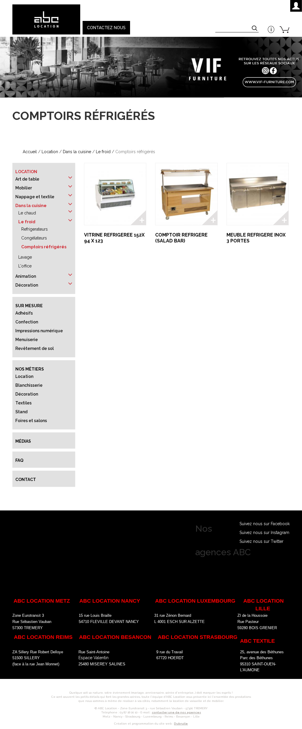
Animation (25, 276)
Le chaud (27, 213)
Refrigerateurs (34, 229)
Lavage (25, 257)
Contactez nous (106, 27)
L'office (25, 266)
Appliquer (255, 28)
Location (50, 151)
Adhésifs (24, 313)
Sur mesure (29, 305)
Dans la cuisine (77, 151)
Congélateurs (34, 238)
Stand (21, 411)
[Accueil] (46, 19)
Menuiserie (26, 339)
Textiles (23, 403)
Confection (26, 322)
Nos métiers (29, 369)
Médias (23, 441)
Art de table (27, 179)
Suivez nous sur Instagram (264, 532)
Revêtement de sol (34, 348)
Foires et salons (31, 420)
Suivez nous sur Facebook (264, 523)
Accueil (30, 151)
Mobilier (23, 188)
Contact (25, 479)
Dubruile (181, 723)
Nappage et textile (34, 196)
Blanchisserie (28, 385)
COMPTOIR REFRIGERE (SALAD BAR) (181, 238)
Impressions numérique (39, 330)
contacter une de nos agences (176, 712)
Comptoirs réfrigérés (43, 246)
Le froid (103, 151)
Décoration (26, 285)
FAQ (19, 460)
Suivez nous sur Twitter (261, 541)
